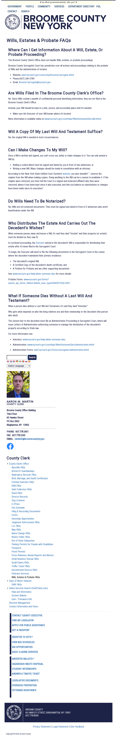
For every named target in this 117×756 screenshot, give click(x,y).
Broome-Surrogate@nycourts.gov (35, 82)
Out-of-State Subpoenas (23, 540)
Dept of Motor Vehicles (20, 580)
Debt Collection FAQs (22, 489)
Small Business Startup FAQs (25, 558)
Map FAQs (16, 529)
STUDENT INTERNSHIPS (24, 668)
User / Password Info (22, 599)
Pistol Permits (18, 551)
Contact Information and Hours (23, 606)
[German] (17, 361)
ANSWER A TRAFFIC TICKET (26, 673)
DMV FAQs (17, 584)
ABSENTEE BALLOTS (22, 658)
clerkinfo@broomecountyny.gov (29, 438)
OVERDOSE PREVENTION (24, 685)
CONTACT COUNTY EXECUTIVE (27, 615)
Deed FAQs (17, 493)
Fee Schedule (18, 507)
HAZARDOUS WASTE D (23, 664)
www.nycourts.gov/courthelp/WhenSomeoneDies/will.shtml (72, 118)
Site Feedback (77, 726)
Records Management (19, 602)
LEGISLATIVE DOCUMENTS (25, 680)
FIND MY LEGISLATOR (23, 620)
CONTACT (13, 11)
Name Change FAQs (21, 533)
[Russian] (26, 361)
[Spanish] (29, 361)
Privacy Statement (42, 726)
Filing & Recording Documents (26, 511)
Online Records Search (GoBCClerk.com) (28, 588)
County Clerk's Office (19, 463)
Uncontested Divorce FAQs (24, 569)
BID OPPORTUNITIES (22, 647)
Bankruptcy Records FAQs (24, 474)
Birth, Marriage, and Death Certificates (30, 478)
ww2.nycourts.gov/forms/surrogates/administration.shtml (61, 349)
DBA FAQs (16, 485)
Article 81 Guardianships (23, 471)
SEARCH (25, 11)
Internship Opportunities (23, 518)
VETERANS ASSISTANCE (24, 690)
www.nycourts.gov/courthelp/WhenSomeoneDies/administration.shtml (60, 344)
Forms (15, 515)
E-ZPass (16, 504)
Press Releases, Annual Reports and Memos (33, 555)
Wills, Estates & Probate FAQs (26, 577)
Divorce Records (20, 496)
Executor (40, 242)
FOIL (98, 6)
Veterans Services (20, 573)
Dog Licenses (18, 500)
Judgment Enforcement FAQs (26, 522)
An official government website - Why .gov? (58, 2)
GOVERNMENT (15, 6)
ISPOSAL (39, 664)
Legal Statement (60, 726)
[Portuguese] (23, 361)
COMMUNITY (44, 6)
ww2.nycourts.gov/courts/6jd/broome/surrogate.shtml (48, 74)
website (66, 173)
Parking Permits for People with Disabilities (32, 544)
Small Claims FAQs (20, 562)
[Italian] (20, 361)
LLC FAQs (16, 526)
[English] (8, 361)
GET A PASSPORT (21, 630)
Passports (16, 547)
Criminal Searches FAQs (23, 482)
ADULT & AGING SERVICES (25, 651)
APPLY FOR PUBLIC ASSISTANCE (28, 625)
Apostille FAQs (18, 467)
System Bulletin (19, 595)
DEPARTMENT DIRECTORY (81, 6)
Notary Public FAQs (21, 537)
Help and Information (21, 591)
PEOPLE (30, 6)
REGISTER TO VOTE (21, 637)
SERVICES (59, 6)
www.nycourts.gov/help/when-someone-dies (34, 273)
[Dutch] (11, 361)
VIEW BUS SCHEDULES (23, 642)
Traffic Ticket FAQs (21, 566)
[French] (14, 361)
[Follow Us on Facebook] (10, 449)
